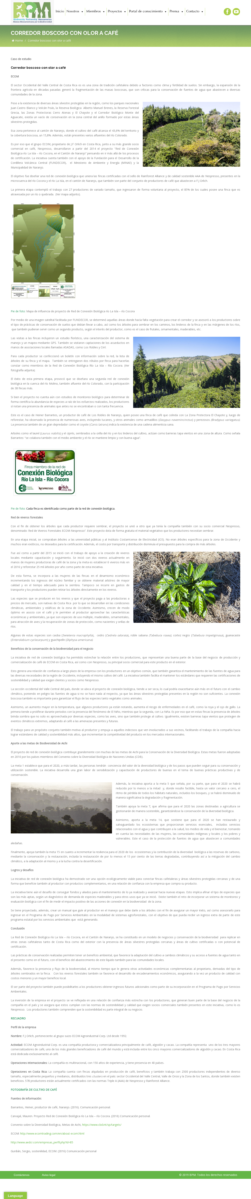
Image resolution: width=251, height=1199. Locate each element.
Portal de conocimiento (146, 11)
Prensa (174, 11)
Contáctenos (21, 1174)
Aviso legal (48, 1174)
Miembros (93, 11)
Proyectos (115, 11)
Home (18, 40)
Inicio (60, 11)
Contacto (192, 11)
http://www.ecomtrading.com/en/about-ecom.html (52, 1133)
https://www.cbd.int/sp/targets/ (101, 1125)
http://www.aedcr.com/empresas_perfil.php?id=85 (42, 1142)
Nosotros (72, 11)
